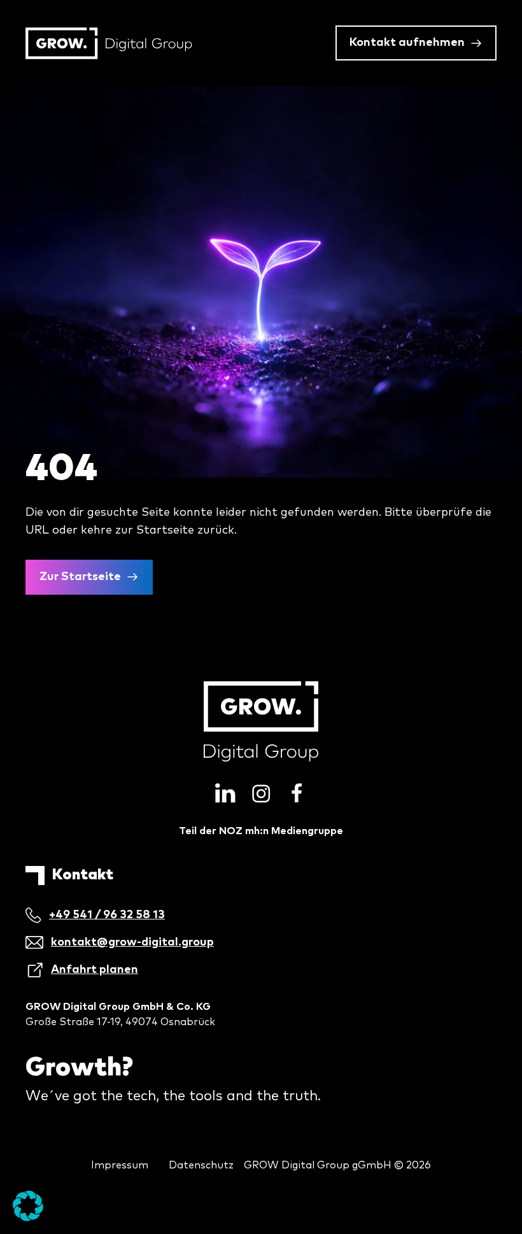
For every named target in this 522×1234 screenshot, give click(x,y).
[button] (28, 1206)
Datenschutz (201, 1165)
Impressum (119, 1165)
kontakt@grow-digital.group (132, 942)
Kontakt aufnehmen (407, 42)
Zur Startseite (80, 577)
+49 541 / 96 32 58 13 (107, 915)
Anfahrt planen (94, 969)
